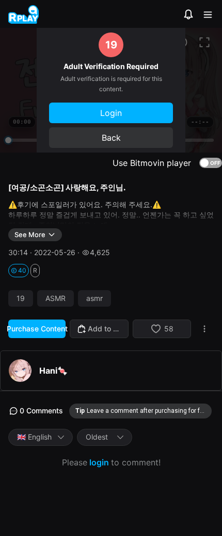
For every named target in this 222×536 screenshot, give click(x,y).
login (99, 462)
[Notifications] (188, 14)
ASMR (55, 298)
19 (21, 298)
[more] (204, 329)
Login (111, 113)
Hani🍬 (53, 370)
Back (111, 137)
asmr (94, 298)
